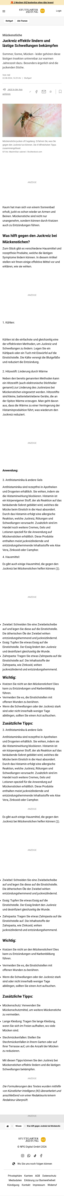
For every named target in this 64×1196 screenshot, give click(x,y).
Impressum (39, 1185)
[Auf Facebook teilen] (36, 92)
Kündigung (13, 1185)
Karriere (28, 1175)
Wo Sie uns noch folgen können (34, 1163)
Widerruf (52, 1185)
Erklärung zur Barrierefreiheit (39, 1180)
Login (59, 11)
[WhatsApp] (28, 1155)
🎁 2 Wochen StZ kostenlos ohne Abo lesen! (32, 2)
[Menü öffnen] (3, 11)
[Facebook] (41, 1155)
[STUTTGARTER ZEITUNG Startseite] (32, 11)
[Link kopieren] (30, 92)
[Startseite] (7, 1126)
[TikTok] (35, 1155)
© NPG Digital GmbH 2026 (32, 1146)
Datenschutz (49, 1175)
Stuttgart (9, 21)
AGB (37, 1175)
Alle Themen (22, 21)
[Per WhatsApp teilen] (50, 91)
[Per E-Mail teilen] (44, 92)
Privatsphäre (15, 1175)
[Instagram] (22, 1155)
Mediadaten (15, 1180)
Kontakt (26, 1185)
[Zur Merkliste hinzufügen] (59, 92)
